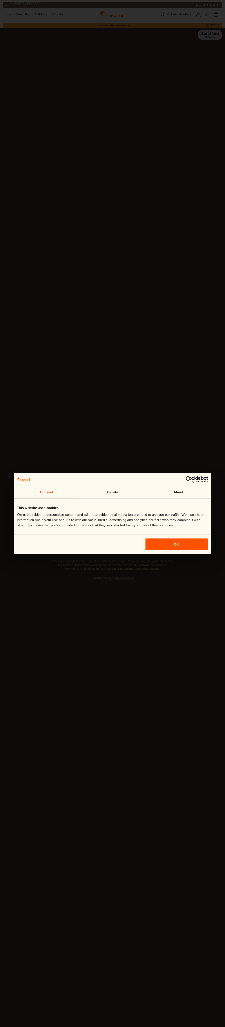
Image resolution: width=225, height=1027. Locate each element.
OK (176, 544)
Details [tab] (112, 492)
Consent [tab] (46, 492)
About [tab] (178, 492)
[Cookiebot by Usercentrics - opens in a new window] (189, 479)
